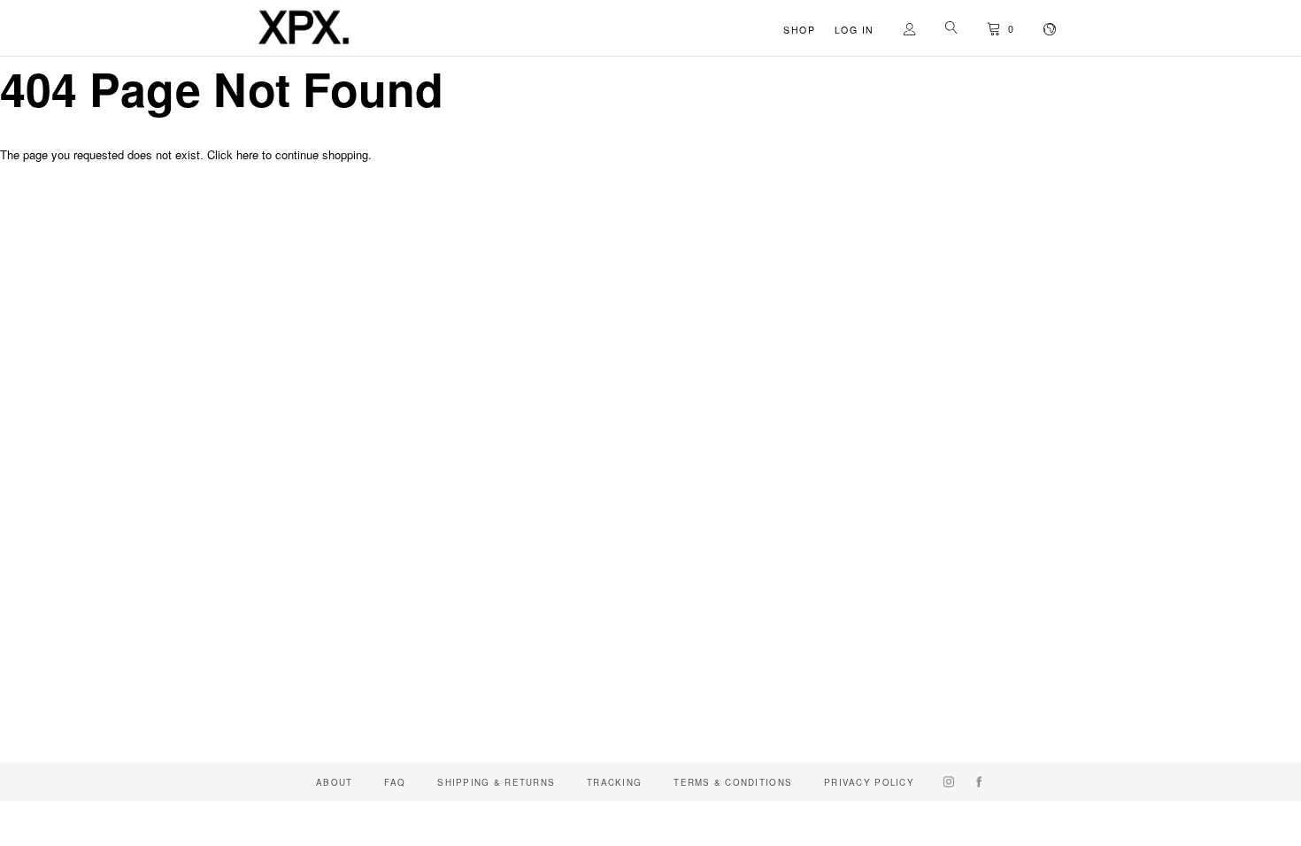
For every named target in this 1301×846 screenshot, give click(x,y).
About (334, 782)
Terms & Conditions (733, 782)
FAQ (394, 782)
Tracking (614, 782)
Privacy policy (869, 782)
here (247, 154)
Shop (799, 29)
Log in (854, 29)
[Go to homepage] (303, 45)
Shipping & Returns (496, 782)
